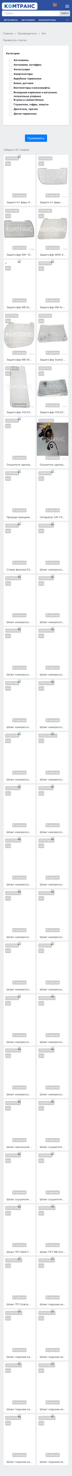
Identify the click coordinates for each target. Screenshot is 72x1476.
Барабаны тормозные (27, 78)
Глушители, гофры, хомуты (31, 104)
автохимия (28, 19)
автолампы (11, 19)
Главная (8, 33)
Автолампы (21, 60)
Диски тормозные (25, 113)
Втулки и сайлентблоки (29, 99)
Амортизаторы (23, 73)
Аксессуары (22, 69)
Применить (36, 138)
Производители (27, 33)
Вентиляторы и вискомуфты (32, 87)
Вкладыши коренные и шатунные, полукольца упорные (36, 94)
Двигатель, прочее (26, 109)
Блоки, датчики (23, 83)
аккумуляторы (47, 19)
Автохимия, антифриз (27, 64)
